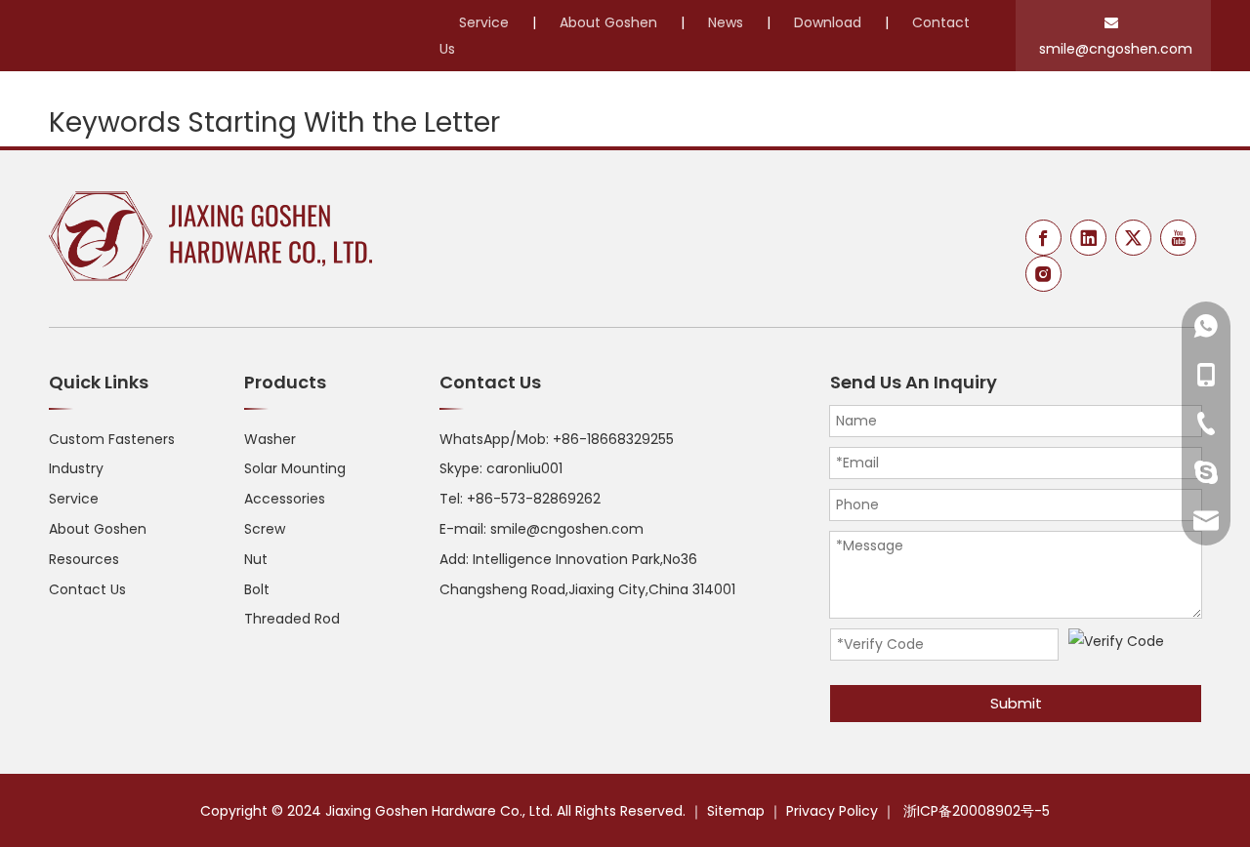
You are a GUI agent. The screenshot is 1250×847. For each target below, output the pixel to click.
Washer (270, 439)
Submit (1016, 703)
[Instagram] (1043, 274)
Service (484, 22)
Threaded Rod (292, 618)
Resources (84, 559)
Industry (76, 468)
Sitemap (736, 811)
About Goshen (608, 22)
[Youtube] (1178, 238)
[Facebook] (1043, 238)
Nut (256, 559)
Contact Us (87, 589)
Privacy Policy (832, 811)
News (725, 22)
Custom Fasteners (112, 439)
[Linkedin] (1088, 238)
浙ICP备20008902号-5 (976, 811)
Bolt (257, 589)
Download (827, 22)
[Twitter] (1133, 238)
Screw (264, 529)
